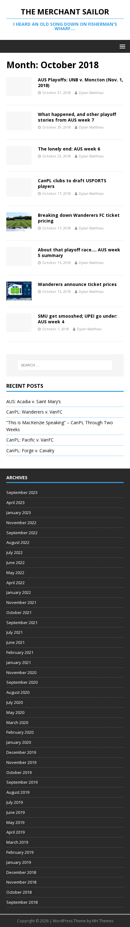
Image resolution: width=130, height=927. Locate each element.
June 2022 (15, 562)
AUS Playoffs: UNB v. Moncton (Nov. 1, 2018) (80, 82)
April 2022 (15, 582)
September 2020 (22, 682)
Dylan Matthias (91, 92)
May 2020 (15, 712)
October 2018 (19, 892)
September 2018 (22, 902)
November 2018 (21, 882)
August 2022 (17, 542)
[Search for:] (65, 365)
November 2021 (21, 602)
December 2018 (21, 872)
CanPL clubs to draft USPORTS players (72, 183)
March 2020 (17, 722)
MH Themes (102, 921)
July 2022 (14, 552)
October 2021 (19, 612)
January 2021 (18, 662)
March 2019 (17, 842)
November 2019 (21, 762)
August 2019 (17, 792)
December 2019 (21, 752)
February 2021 (19, 652)
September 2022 (22, 532)
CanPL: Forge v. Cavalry (30, 450)
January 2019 (18, 862)
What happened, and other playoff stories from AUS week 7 (77, 117)
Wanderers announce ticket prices (77, 284)
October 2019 (19, 772)
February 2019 (19, 852)
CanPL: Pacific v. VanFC (30, 440)
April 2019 (15, 832)
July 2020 (14, 702)
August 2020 (17, 692)
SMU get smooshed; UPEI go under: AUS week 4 (77, 319)
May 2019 (15, 822)
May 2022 (15, 572)
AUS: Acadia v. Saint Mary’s (33, 401)
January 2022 (18, 592)
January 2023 (18, 512)
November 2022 (21, 522)
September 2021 (22, 622)
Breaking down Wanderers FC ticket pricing (79, 218)
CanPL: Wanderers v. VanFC (34, 412)
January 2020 (18, 742)
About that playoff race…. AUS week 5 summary (79, 252)
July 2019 (14, 802)
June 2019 (15, 812)
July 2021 (14, 632)
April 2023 (15, 502)
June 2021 (15, 642)
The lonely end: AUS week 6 (69, 149)
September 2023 (22, 492)
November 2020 (21, 672)
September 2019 (22, 782)
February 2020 (19, 732)
